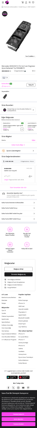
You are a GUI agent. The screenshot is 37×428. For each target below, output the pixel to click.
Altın (19, 297)
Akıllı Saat (21, 306)
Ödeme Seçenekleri (8, 316)
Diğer (33, 140)
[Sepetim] (22, 2)
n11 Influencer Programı (9, 340)
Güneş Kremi (22, 354)
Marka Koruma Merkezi (9, 297)
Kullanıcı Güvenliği (7, 325)
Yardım (4, 313)
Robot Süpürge (23, 300)
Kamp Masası (22, 363)
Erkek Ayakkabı (23, 321)
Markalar (4, 300)
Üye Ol (4, 310)
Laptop (20, 348)
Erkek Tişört (22, 324)
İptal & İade (5, 319)
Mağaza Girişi (18, 269)
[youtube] (23, 389)
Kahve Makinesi (23, 360)
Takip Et (31, 85)
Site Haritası (5, 331)
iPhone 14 (21, 303)
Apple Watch (22, 315)
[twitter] (13, 389)
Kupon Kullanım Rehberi (9, 334)
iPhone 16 (21, 345)
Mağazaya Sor (7, 86)
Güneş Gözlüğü (23, 343)
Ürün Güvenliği (6, 328)
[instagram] (18, 389)
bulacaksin (5, 83)
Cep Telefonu (22, 327)
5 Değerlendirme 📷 (20, 71)
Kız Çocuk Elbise (23, 337)
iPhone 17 (21, 340)
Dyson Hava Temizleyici (25, 357)
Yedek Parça (22, 7)
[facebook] (8, 389)
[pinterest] (28, 389)
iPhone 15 (21, 334)
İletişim (4, 303)
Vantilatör (21, 351)
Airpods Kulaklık (23, 309)
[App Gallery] (24, 377)
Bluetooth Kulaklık (23, 318)
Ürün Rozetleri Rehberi (9, 337)
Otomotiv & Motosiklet (10, 7)
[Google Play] (12, 377)
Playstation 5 (22, 312)
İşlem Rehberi (6, 322)
